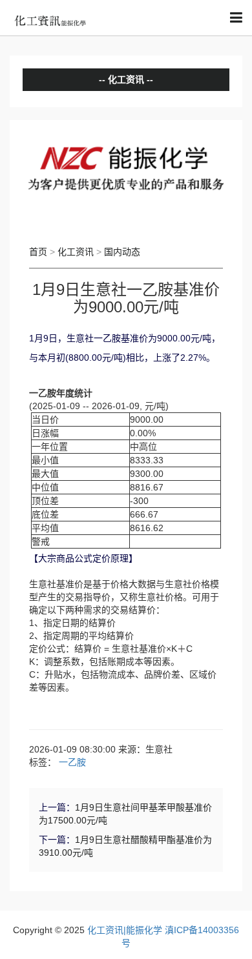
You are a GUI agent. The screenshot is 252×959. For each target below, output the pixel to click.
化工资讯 (76, 252)
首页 (38, 252)
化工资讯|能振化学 (124, 930)
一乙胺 (72, 762)
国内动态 (122, 252)
